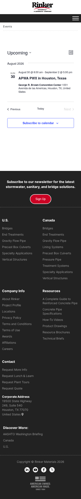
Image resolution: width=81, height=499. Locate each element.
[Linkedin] (27, 469)
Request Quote (12, 388)
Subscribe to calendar (38, 123)
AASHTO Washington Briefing (23, 434)
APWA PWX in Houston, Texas (42, 78)
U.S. (6, 446)
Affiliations (9, 342)
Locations (8, 311)
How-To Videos (53, 319)
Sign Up (41, 199)
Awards (7, 336)
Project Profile (11, 305)
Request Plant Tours (15, 382)
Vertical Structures (14, 259)
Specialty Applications (17, 253)
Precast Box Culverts (16, 247)
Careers (7, 349)
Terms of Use (11, 330)
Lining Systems (53, 247)
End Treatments (12, 234)
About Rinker (11, 299)
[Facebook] (43, 469)
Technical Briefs (53, 338)
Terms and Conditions (17, 324)
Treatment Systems (56, 265)
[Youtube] (35, 469)
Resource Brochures (56, 332)
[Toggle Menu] (75, 18)
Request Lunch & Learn (18, 376)
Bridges (7, 228)
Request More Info (14, 369)
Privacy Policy (11, 317)
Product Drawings (55, 326)
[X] (52, 469)
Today (40, 108)
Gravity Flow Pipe (14, 240)
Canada (8, 440)
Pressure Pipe (52, 259)
